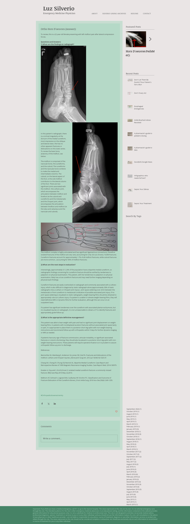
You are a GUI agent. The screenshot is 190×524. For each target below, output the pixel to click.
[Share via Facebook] (42, 403)
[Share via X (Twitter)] (48, 403)
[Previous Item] (130, 39)
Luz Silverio (58, 8)
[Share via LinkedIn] (55, 403)
